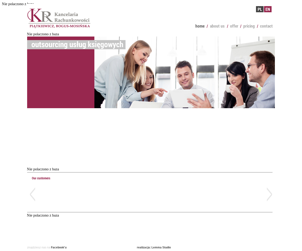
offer (234, 26)
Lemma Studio (161, 247)
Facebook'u (59, 247)
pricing (249, 26)
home (200, 26)
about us (217, 26)
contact (266, 26)
